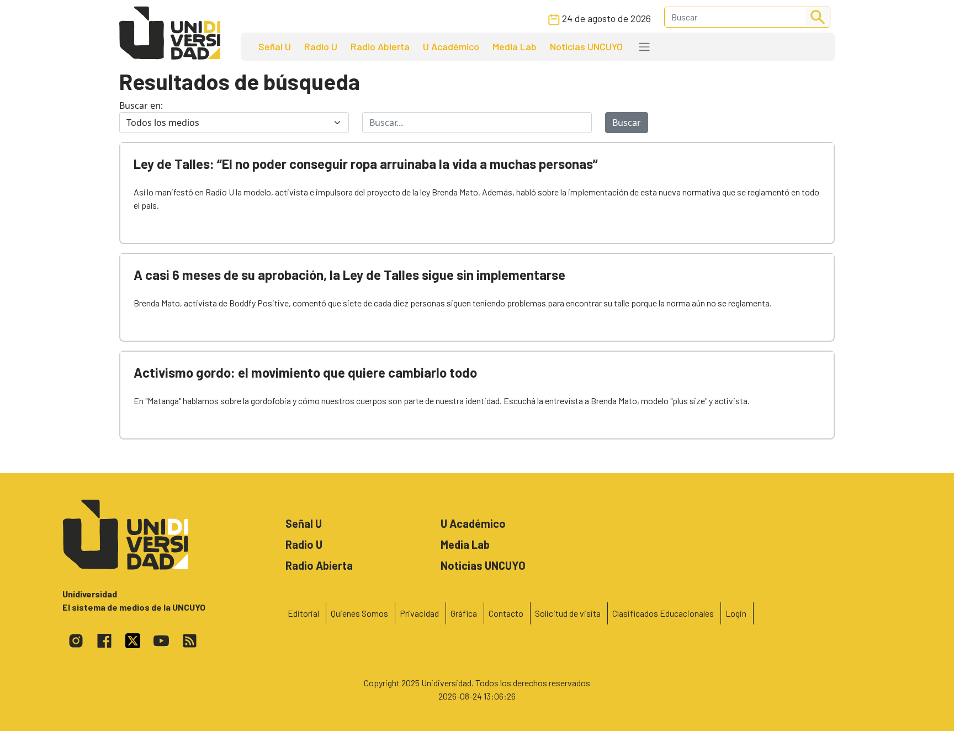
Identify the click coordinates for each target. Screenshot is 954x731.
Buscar (626, 122)
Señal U (274, 46)
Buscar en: (141, 105)
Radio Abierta (380, 46)
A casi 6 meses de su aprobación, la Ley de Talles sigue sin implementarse (349, 275)
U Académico (451, 46)
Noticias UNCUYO (586, 46)
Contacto (506, 613)
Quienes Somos (359, 613)
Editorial (303, 613)
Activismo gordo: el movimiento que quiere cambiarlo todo (305, 372)
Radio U (320, 46)
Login (735, 613)
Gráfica (464, 613)
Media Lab (514, 46)
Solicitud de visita (568, 613)
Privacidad (419, 613)
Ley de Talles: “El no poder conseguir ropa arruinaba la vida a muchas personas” (366, 164)
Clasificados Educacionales (663, 613)
